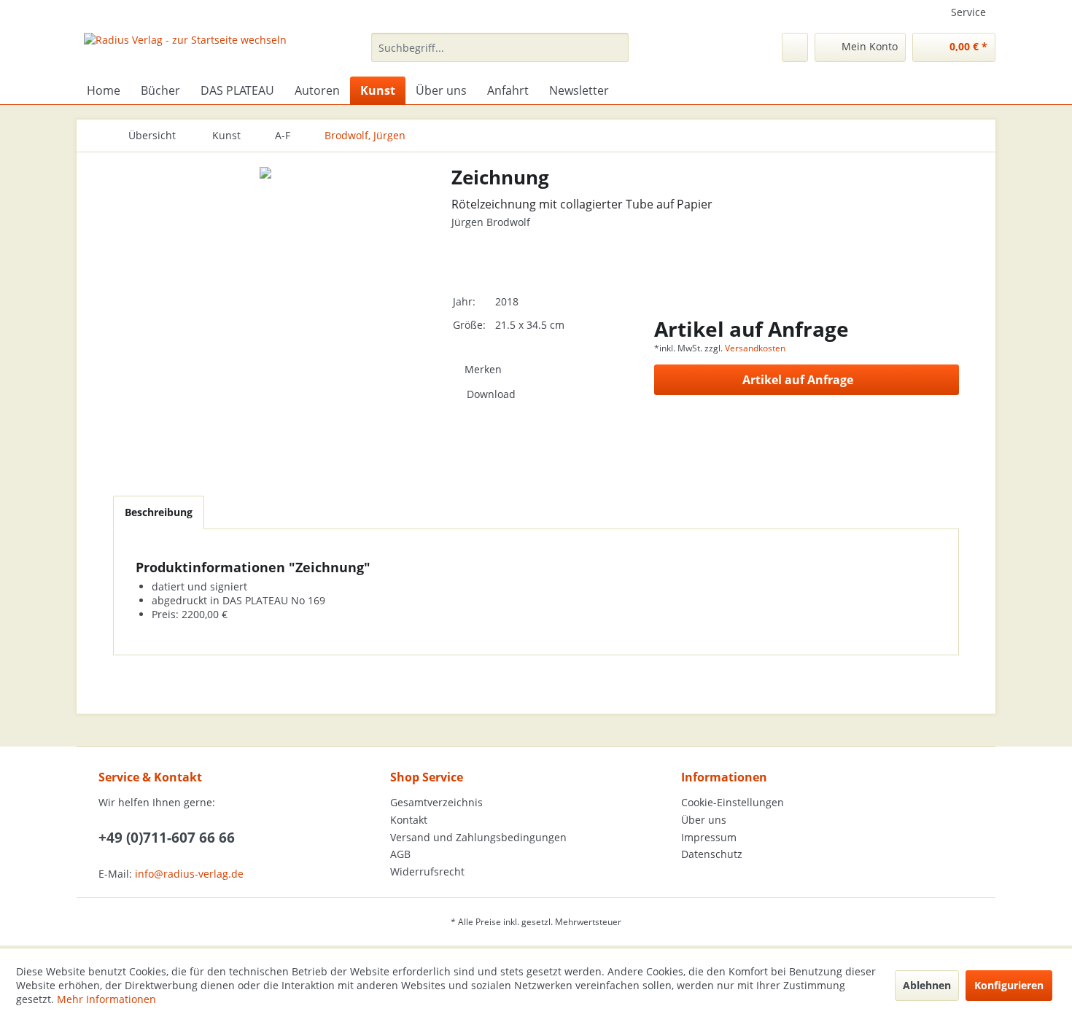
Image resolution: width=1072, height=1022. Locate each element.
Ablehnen (927, 985)
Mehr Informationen (106, 999)
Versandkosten (755, 348)
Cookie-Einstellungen (732, 802)
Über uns (703, 820)
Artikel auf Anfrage (797, 380)
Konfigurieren (1009, 985)
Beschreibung (159, 512)
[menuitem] (500, 47)
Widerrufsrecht (427, 871)
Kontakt (408, 820)
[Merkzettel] (795, 47)
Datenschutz (711, 854)
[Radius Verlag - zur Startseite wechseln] (185, 51)
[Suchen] (615, 47)
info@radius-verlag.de (189, 874)
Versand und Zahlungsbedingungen (478, 837)
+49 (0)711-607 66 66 (166, 837)
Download (491, 394)
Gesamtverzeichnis (436, 802)
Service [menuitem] (968, 12)
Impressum (709, 837)
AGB (400, 854)
